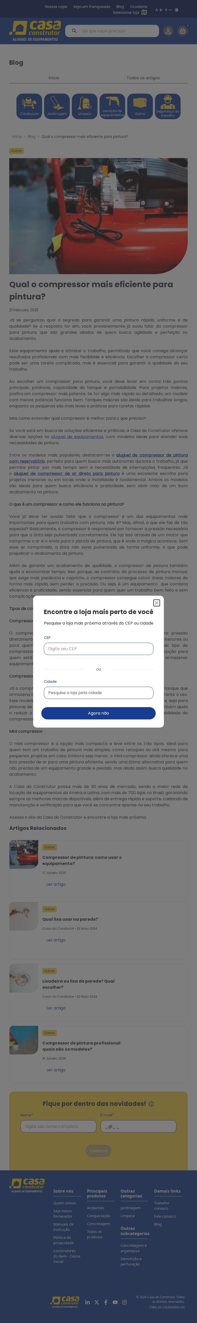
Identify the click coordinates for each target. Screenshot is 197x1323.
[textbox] (75, 693)
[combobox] (98, 693)
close (157, 603)
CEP (47, 637)
